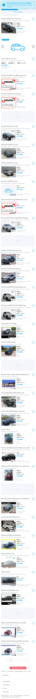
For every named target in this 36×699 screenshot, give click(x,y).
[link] (7, 660)
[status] (18, 5)
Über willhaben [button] (6, 681)
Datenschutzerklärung (18, 695)
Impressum (26, 695)
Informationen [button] (6, 685)
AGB (11, 695)
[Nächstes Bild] (33, 46)
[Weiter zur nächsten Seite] (28, 660)
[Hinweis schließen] (34, 2)
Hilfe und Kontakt (5, 695)
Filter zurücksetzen (18, 12)
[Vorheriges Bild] (2, 46)
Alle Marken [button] (6, 675)
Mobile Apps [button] (6, 691)
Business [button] (5, 688)
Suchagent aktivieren (19, 668)
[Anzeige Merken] (33, 19)
